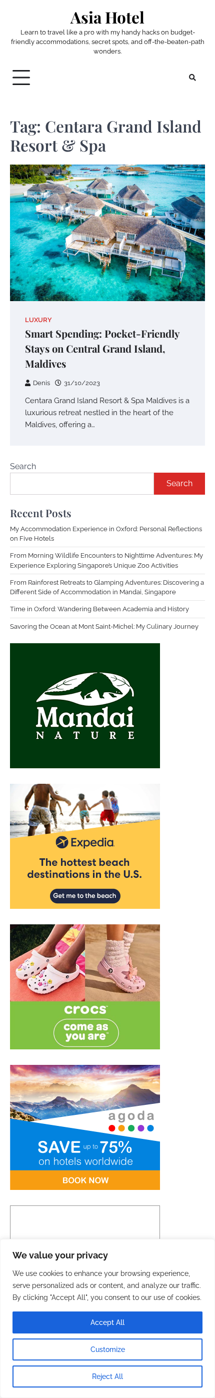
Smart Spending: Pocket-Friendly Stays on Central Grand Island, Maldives (102, 349)
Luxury (38, 320)
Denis (41, 383)
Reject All (107, 1376)
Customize (107, 1349)
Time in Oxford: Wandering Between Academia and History (99, 609)
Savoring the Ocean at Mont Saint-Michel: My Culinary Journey (104, 626)
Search (23, 466)
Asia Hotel (107, 17)
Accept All (107, 1322)
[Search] (192, 77)
